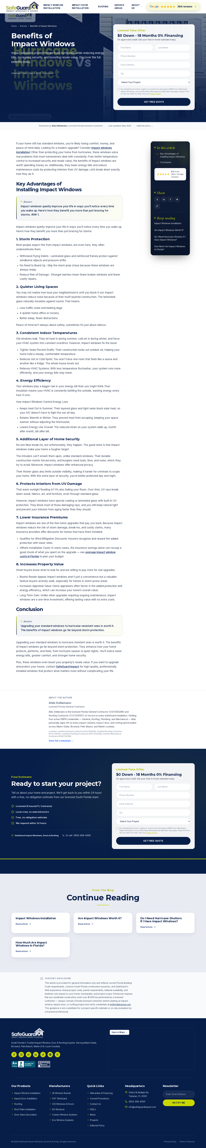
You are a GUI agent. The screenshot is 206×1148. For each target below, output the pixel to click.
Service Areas (119, 6)
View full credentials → (61, 740)
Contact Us (95, 1104)
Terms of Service (187, 1141)
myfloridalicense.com (120, 1004)
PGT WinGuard (59, 1098)
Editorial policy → (145, 125)
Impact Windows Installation (167, 223)
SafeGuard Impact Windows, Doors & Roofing (38, 1141)
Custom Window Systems (64, 1114)
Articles (23, 26)
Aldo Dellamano (59, 125)
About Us (136, 6)
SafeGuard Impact (67, 666)
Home (14, 26)
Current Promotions (99, 1098)
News (93, 1114)
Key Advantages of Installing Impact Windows (172, 155)
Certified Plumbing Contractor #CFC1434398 (82, 734)
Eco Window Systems (63, 1120)
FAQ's (93, 1109)
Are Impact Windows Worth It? (169, 230)
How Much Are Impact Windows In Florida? (169, 248)
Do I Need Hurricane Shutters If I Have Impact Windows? (169, 238)
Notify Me (178, 1102)
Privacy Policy (155, 94)
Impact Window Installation (53, 6)
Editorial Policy (97, 1125)
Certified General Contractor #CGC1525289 (77, 731)
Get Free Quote (154, 102)
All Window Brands (61, 1093)
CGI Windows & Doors (63, 1104)
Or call (78, 835)
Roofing (103, 6)
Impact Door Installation (80, 6)
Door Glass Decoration (25, 1114)
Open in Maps (118, 1032)
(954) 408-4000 (137, 1101)
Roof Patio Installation (25, 1109)
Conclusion (165, 162)
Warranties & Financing (101, 1093)
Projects (94, 1120)
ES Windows (58, 1109)
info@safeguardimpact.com (142, 1107)
